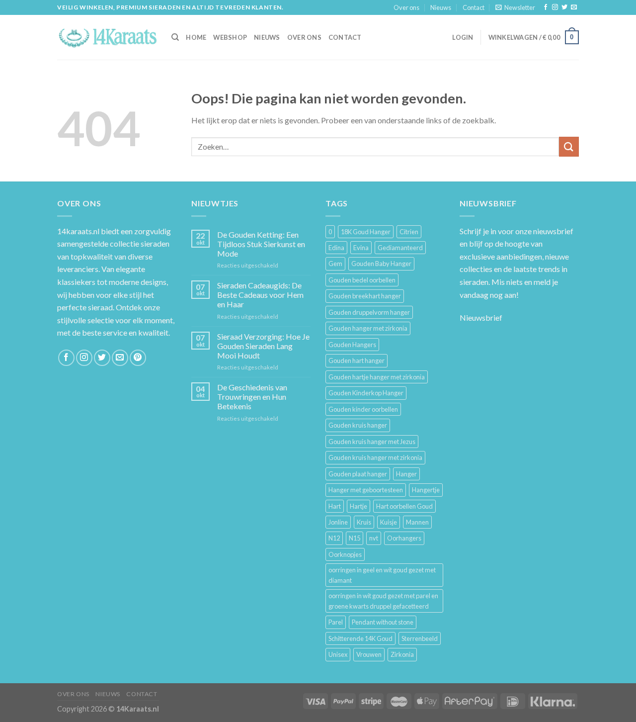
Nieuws (440, 7)
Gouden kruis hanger (357, 425)
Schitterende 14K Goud (360, 638)
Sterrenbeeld (419, 638)
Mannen (417, 522)
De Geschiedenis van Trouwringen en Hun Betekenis (252, 396)
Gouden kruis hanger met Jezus (371, 442)
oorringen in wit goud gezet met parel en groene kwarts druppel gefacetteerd (383, 601)
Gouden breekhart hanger (364, 296)
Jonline (338, 522)
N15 (354, 538)
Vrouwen (369, 654)
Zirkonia (402, 654)
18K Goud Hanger (366, 232)
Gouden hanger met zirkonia (367, 328)
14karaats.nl (78, 231)
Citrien (408, 232)
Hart (334, 506)
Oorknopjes (345, 554)
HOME (196, 37)
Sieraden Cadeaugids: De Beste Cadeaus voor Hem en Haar (260, 294)
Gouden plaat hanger (357, 474)
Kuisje (388, 522)
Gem (335, 264)
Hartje (358, 506)
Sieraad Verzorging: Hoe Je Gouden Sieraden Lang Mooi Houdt (263, 346)
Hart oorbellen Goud (404, 506)
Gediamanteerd (400, 248)
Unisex (337, 654)
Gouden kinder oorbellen (363, 409)
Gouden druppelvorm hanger (369, 312)
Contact (473, 7)
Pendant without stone (382, 622)
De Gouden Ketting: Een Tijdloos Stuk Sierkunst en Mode (261, 244)
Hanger (406, 474)
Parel (335, 622)
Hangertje (426, 490)
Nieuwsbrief (481, 317)
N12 (334, 538)
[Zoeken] (175, 37)
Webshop (230, 37)
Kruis (364, 522)
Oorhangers (404, 538)
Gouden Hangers (352, 345)
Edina (336, 248)
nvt (373, 538)
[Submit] (569, 146)
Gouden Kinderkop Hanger (365, 393)
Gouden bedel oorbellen (362, 280)
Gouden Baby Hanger (381, 264)
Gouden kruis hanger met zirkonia (375, 457)
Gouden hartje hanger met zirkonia (376, 377)
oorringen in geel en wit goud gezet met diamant (382, 575)
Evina (361, 248)
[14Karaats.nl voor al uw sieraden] (107, 37)
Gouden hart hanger (356, 360)
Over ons (406, 7)
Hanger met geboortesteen (365, 490)
